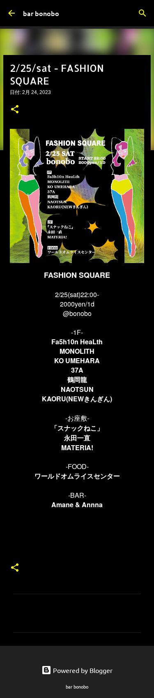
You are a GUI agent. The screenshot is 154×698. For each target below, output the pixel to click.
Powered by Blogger (82, 670)
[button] (15, 110)
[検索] (142, 13)
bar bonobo (41, 13)
